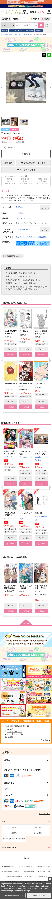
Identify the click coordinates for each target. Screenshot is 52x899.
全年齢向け (6, 19)
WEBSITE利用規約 (9, 866)
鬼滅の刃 (38, 30)
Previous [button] (1, 87)
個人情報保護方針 (29, 871)
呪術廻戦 (29, 30)
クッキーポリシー (45, 871)
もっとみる (45, 739)
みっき (10, 728)
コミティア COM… (17, 30)
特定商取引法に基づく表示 (14, 876)
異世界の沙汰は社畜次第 (18, 726)
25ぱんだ (7, 518)
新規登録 (33, 12)
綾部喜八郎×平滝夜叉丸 (41, 344)
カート (12, 484)
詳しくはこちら (44, 813)
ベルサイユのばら (15, 734)
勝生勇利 (8, 470)
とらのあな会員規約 (26, 866)
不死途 (4, 30)
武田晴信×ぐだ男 (26, 396)
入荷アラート (44, 208)
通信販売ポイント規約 (43, 866)
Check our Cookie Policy (13, 895)
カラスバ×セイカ (14, 731)
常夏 (21, 518)
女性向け (47, 19)
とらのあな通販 (6, 34)
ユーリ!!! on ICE (10, 467)
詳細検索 (46, 25)
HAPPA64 (8, 456)
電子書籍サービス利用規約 (11, 871)
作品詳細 (10, 354)
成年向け (16, 19)
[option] (26, 87)
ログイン (41, 12)
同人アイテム (18, 34)
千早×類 (23, 342)
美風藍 (10, 736)
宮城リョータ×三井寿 (41, 394)
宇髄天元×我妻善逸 (11, 396)
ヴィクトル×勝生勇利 (11, 344)
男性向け (36, 19)
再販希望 (26, 153)
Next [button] (50, 87)
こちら (24, 272)
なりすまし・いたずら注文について (37, 876)
